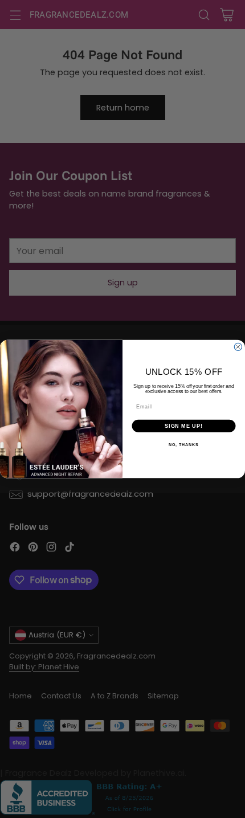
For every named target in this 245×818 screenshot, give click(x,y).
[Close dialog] (238, 346)
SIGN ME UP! (184, 425)
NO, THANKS (183, 445)
